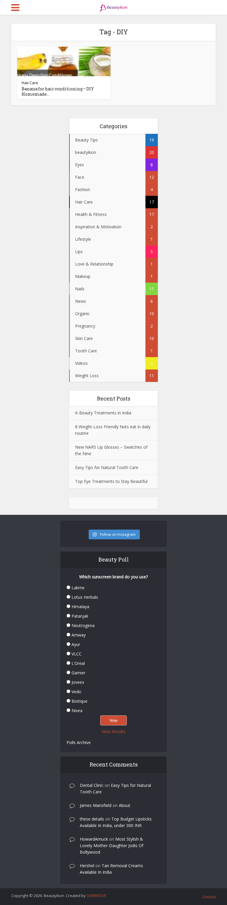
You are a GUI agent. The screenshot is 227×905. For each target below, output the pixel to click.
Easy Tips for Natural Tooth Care (106, 467)
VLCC (77, 654)
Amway (79, 635)
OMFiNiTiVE (96, 895)
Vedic (77, 691)
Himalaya (80, 606)
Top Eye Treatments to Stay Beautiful (111, 481)
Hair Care (30, 82)
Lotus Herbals (85, 597)
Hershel (87, 865)
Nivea (77, 710)
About (124, 805)
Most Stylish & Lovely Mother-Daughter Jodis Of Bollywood (111, 845)
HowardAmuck (94, 839)
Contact (209, 896)
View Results (114, 731)
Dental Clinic (91, 785)
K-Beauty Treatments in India (103, 413)
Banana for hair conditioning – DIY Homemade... (58, 91)
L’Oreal (78, 663)
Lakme (78, 587)
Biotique (79, 701)
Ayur (76, 644)
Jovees (78, 682)
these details (92, 819)
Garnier (78, 673)
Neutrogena (83, 625)
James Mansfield (95, 805)
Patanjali (80, 616)
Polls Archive (79, 742)
